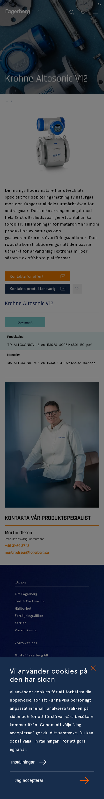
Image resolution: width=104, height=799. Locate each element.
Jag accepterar (29, 780)
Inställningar (23, 762)
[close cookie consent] (93, 668)
